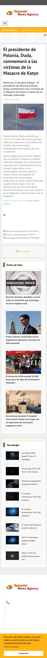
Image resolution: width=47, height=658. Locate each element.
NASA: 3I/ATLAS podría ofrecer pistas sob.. (31, 556)
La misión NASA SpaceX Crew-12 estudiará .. (29, 456)
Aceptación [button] (23, 653)
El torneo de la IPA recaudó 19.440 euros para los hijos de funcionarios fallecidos (23, 379)
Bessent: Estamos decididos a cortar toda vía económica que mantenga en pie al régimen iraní (23, 300)
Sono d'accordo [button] (11, 647)
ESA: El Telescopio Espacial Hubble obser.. (30, 540)
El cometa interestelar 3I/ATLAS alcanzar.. (31, 496)
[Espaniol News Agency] (23, 586)
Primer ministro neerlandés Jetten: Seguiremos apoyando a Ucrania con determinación (23, 339)
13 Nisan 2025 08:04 (11, 99)
